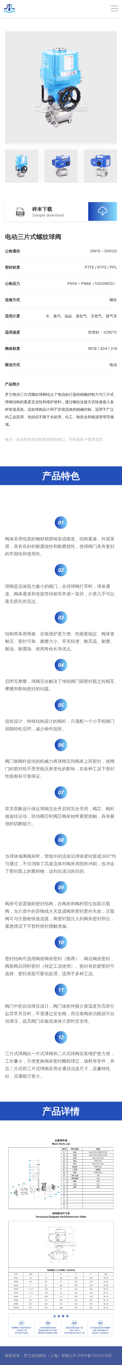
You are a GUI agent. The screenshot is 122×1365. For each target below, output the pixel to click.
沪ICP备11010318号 (94, 1355)
